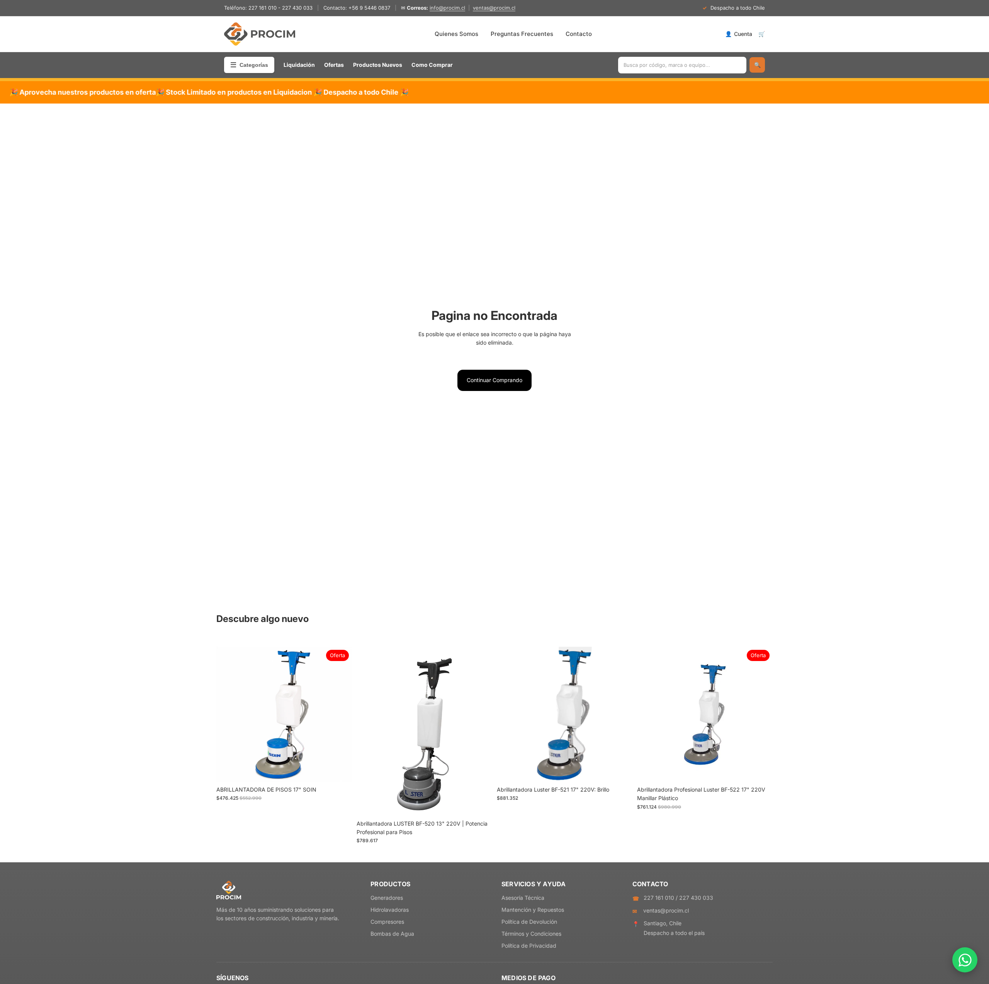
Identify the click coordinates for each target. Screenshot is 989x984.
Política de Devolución (529, 921)
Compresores (387, 921)
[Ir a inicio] (259, 34)
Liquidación (299, 64)
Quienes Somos (456, 33)
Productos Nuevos (377, 64)
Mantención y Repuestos (532, 909)
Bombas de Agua (392, 933)
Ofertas (334, 64)
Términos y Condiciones (531, 933)
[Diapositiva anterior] (228, 714)
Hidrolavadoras (389, 909)
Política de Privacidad (528, 945)
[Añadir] (340, 770)
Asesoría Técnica (522, 897)
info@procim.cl (447, 8)
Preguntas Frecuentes (522, 33)
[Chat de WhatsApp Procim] (964, 959)
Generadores (386, 897)
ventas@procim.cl (494, 8)
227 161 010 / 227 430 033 (678, 897)
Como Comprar (432, 64)
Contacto (579, 33)
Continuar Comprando (494, 380)
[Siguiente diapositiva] (340, 714)
